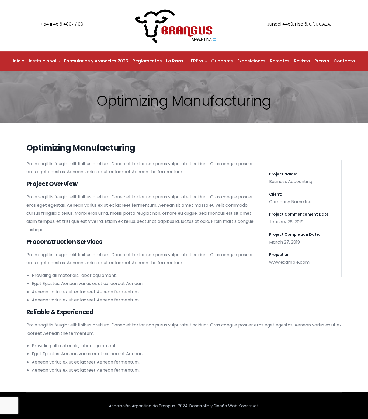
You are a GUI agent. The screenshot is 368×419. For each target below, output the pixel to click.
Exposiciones (251, 61)
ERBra (197, 61)
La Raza (174, 61)
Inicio (19, 61)
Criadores (222, 61)
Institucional (42, 61)
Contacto (344, 61)
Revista (302, 61)
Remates (280, 61)
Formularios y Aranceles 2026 (96, 61)
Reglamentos (147, 61)
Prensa (321, 61)
